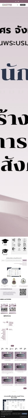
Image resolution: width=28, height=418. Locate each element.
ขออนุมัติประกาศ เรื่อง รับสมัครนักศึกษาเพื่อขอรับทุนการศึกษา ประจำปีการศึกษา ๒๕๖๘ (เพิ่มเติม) (20, 385)
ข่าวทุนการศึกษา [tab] (2, 348)
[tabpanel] (14, 370)
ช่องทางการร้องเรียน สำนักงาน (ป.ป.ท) (4, 286)
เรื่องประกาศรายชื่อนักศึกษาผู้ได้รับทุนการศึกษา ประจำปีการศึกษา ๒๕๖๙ (7, 360)
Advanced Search (24, 262)
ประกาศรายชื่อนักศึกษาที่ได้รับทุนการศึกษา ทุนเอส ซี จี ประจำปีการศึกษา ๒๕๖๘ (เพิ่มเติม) (7, 385)
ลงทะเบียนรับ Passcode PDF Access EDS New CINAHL (20, 263)
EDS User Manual (25, 265)
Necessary (2, 416)
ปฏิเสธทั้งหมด (19, 413)
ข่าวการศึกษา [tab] (7, 348)
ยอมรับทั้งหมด (24, 413)
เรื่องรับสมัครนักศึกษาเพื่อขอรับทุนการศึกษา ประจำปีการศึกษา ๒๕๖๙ (20, 371)
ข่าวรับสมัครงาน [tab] (16, 348)
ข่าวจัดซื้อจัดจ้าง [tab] (21, 348)
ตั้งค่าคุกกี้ (14, 413)
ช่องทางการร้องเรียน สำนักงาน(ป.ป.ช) (14, 286)
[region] (14, 414)
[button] (22, 1)
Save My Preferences (23, 416)
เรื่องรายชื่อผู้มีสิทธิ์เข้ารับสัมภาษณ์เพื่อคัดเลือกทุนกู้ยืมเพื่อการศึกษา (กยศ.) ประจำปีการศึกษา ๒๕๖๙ (20, 360)
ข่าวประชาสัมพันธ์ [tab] (11, 348)
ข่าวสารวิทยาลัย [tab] (25, 348)
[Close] (27, 410)
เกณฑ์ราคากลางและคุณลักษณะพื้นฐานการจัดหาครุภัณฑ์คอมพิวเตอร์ (23, 286)
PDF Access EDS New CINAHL (23, 264)
